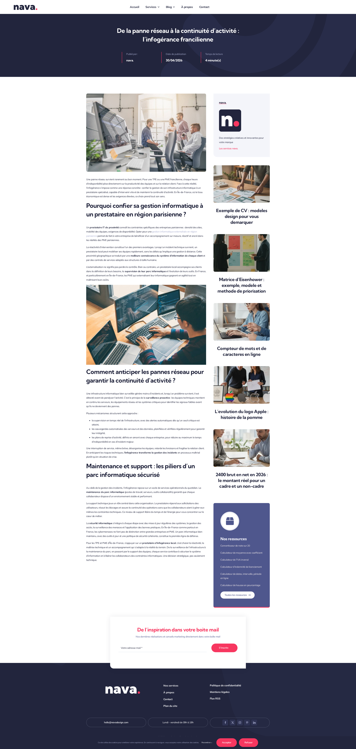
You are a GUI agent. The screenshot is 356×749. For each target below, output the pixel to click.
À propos (168, 692)
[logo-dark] (25, 2)
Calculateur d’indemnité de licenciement (241, 566)
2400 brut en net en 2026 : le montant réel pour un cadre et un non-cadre (242, 480)
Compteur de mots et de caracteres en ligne (241, 351)
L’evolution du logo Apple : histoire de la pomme (241, 414)
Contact (167, 699)
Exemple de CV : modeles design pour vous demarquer (241, 216)
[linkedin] (254, 722)
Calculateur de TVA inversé (234, 559)
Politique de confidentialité (225, 685)
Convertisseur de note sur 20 (235, 545)
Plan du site (170, 705)
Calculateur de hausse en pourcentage (240, 585)
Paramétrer (206, 742)
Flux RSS (215, 698)
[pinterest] (247, 722)
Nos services (170, 685)
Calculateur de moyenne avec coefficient (241, 552)
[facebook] (225, 722)
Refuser (248, 742)
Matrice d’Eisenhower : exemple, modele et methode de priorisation (241, 285)
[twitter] (232, 722)
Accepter (226, 742)
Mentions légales (220, 692)
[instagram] (240, 722)
